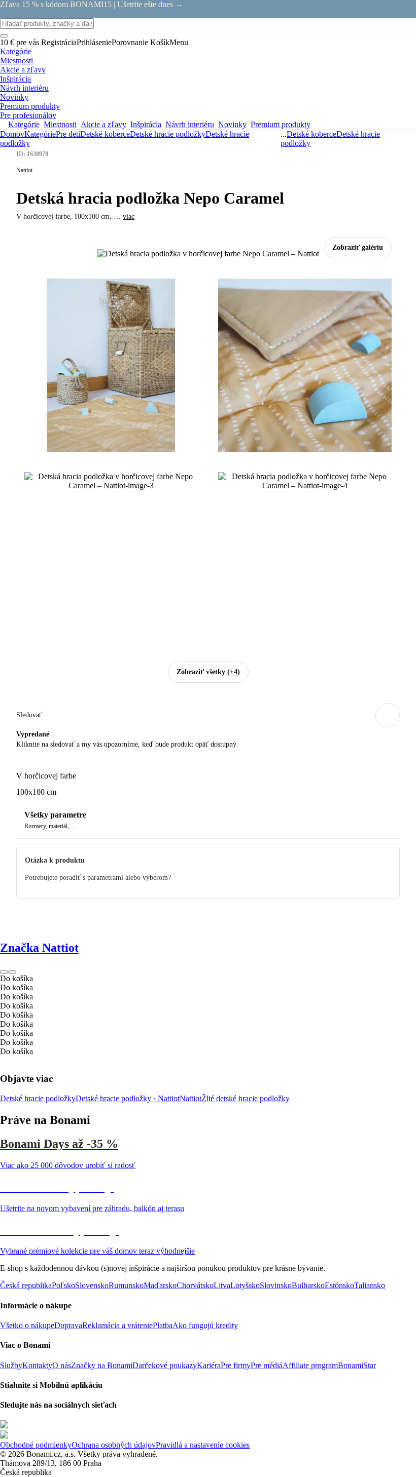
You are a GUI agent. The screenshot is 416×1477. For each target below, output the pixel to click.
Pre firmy (236, 1365)
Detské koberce (105, 134)
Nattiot (190, 1098)
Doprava (68, 1325)
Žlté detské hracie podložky (245, 1098)
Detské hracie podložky (38, 1098)
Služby (11, 1365)
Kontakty (37, 1365)
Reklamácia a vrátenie (117, 1325)
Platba (162, 1325)
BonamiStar (357, 1365)
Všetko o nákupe (27, 1325)
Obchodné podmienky (36, 1445)
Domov (12, 134)
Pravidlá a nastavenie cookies (203, 1445)
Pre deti (68, 134)
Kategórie (40, 134)
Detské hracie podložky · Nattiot (128, 1098)
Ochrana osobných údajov (114, 1445)
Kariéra (209, 1365)
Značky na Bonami (101, 1365)
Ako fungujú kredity (205, 1325)
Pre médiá (267, 1365)
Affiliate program (310, 1365)
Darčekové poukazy (164, 1365)
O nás (61, 1365)
